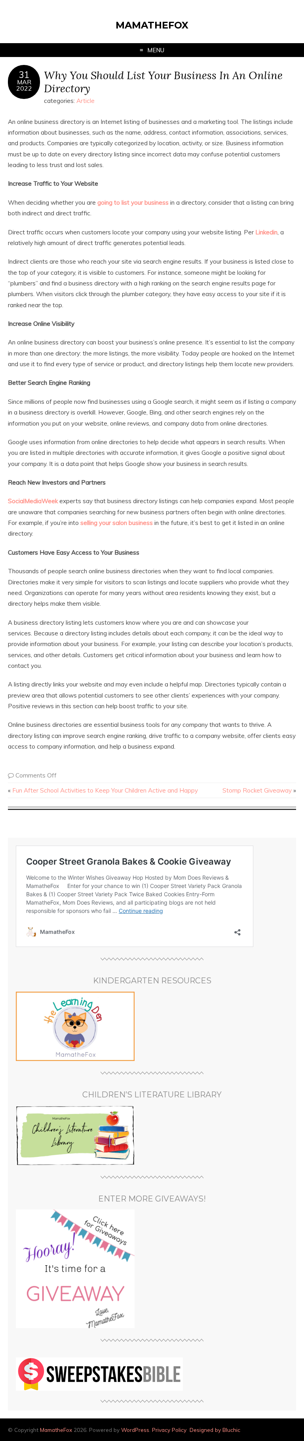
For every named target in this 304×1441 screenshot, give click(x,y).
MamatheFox (152, 25)
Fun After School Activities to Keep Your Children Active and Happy (105, 790)
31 (24, 74)
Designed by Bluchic (215, 1429)
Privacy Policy (169, 1429)
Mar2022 (24, 85)
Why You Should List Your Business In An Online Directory (163, 81)
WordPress (135, 1429)
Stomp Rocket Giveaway (257, 790)
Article (85, 101)
